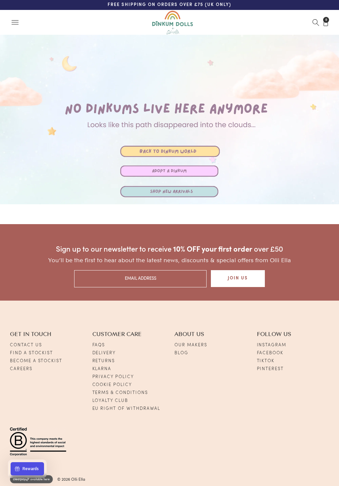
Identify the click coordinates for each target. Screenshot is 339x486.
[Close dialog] (311, 151)
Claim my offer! (94, 283)
